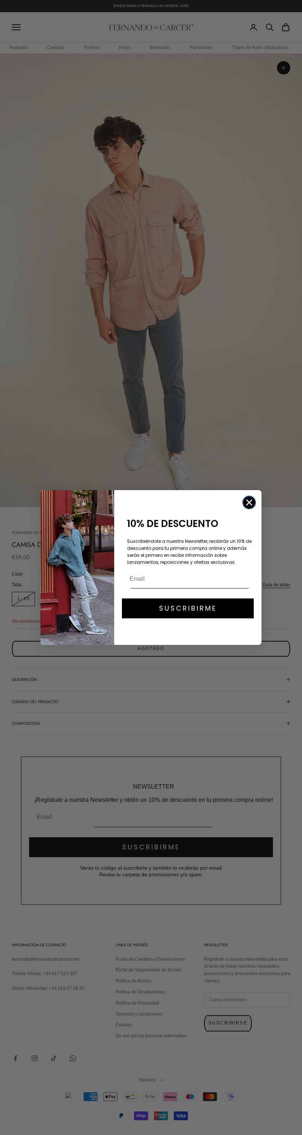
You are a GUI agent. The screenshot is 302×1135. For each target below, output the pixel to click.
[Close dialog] (249, 502)
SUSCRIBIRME (188, 608)
